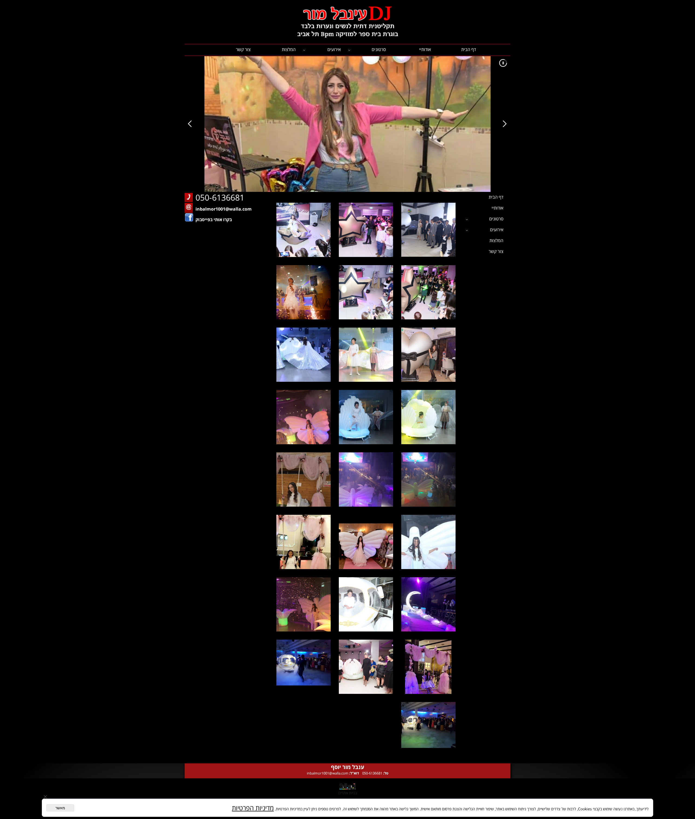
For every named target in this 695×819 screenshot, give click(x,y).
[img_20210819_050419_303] (366, 542)
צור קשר (243, 49)
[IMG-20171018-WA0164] (428, 729)
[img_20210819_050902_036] (303, 542)
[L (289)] (366, 417)
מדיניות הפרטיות (253, 807)
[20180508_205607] (428, 479)
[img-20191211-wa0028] (303, 604)
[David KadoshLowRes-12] (303, 292)
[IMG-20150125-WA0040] (366, 292)
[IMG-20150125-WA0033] (303, 230)
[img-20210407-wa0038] (428, 667)
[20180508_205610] (366, 479)
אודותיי (425, 49)
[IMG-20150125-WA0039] (428, 292)
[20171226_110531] (303, 417)
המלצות (289, 49)
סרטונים (379, 49)
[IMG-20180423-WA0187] (366, 667)
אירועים (334, 49)
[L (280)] (303, 355)
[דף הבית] (347, 22)
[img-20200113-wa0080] (428, 604)
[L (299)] (366, 355)
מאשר (60, 808)
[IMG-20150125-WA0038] (366, 230)
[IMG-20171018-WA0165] (303, 667)
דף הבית (468, 49)
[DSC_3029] (428, 230)
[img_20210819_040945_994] (303, 479)
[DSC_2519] (428, 355)
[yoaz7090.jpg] (366, 604)
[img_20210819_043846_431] (428, 542)
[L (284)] (428, 417)
